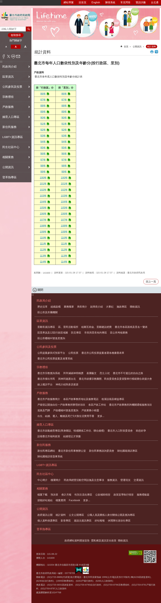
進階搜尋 (16, 35)
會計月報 (66, 494)
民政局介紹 (44, 300)
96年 (43, 153)
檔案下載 (42, 494)
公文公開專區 (76, 515)
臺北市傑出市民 (46, 378)
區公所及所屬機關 (47, 312)
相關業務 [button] (8, 157)
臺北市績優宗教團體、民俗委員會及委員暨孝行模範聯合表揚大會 (115, 378)
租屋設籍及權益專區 (113, 399)
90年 (43, 117)
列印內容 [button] (152, 52)
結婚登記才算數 (72, 436)
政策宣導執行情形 (124, 494)
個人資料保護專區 (47, 520)
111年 (43, 243)
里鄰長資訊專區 (46, 327)
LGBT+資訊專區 (12, 137)
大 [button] (25, 47)
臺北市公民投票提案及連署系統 (55, 358)
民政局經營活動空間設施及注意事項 (84, 480)
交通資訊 (139, 480)
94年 (43, 141)
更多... (100, 416)
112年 (43, 249)
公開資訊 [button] (8, 167)
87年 (43, 99)
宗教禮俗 (42, 367)
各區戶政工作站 (97, 404)
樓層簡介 (56, 480)
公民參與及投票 (46, 346)
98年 (43, 165)
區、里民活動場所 (68, 327)
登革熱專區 (9, 177)
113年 (43, 255)
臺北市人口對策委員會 (120, 430)
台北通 (154, 2)
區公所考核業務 (119, 332)
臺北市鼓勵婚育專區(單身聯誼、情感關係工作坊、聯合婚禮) (70, 430)
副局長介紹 (96, 306)
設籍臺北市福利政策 (48, 436)
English (96, 2)
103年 (43, 195)
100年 (43, 177)
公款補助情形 (102, 494)
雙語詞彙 (141, 2)
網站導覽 (69, 2)
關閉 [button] (40, 289)
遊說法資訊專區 (83, 520)
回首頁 (82, 2)
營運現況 (125, 480)
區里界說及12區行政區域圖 (52, 332)
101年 (43, 183)
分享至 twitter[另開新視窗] (8, 56)
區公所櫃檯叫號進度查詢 (51, 338)
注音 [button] (156, 52)
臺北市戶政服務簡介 (48, 399)
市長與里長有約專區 (95, 332)
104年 (43, 201)
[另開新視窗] (135, 552)
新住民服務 (44, 444)
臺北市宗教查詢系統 (48, 373)
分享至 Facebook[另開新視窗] (3, 56)
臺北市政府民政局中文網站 (15, 16)
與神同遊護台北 (67, 378)
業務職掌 (69, 306)
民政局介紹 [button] (9, 66)
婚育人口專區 (45, 424)
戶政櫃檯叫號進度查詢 (65, 410)
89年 (43, 111)
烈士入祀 (105, 373)
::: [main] (36, 45)
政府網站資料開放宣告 (77, 540)
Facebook (74, 500)
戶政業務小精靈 (90, 410)
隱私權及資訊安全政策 (103, 540)
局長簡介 (82, 306)
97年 (43, 159)
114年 (43, 261)
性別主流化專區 (83, 494)
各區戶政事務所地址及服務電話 (80, 399)
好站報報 (100, 520)
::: (1, 1)
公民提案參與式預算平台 (51, 353)
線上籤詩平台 (45, 384)
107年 (43, 219)
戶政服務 (42, 393)
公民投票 (73, 353)
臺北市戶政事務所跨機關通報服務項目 (130, 404)
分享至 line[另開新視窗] (13, 56)
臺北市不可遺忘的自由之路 (128, 373)
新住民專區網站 (46, 450)
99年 (43, 171)
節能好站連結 (45, 500)
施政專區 (122, 306)
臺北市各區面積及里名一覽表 (131, 327)
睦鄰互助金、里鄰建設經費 (96, 327)
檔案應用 (61, 500)
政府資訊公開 (45, 515)
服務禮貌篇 (143, 494)
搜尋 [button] (28, 29)
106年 (43, 213)
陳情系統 (110, 2)
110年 (43, 237)
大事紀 (110, 306)
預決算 (54, 494)
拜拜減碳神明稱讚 (73, 373)
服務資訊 (112, 480)
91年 (43, 123)
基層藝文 (91, 373)
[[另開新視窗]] (78, 573)
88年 (43, 105)
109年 (43, 231)
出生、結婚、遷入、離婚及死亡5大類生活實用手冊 (65, 416)
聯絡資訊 (135, 306)
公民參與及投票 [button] (12, 86)
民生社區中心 (45, 474)
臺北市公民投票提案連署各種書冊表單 (102, 353)
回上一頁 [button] (151, 281)
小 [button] (6, 47)
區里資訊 (42, 320)
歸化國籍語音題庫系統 (50, 456)
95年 (43, 147)
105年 (43, 207)
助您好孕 (141, 430)
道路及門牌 (43, 410)
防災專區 (76, 332)
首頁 (126, 46)
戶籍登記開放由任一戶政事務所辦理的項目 (61, 404)
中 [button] (15, 47)
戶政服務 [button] (8, 106)
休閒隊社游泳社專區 (119, 520)
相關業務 (42, 488)
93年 (43, 135)
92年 (43, 129)
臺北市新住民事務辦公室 (72, 450)
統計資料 (151, 46)
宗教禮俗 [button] (8, 96)
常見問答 (125, 2)
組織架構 (56, 306)
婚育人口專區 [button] (10, 116)
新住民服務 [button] (9, 127)
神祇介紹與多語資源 (67, 384)
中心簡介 (42, 480)
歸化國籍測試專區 (127, 450)
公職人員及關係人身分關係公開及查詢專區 (111, 515)
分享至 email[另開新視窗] (18, 56)
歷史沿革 (42, 306)
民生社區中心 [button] (10, 147)
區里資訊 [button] (8, 76)
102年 (43, 189)
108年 (43, 225)
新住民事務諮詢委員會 (101, 450)
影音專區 (66, 520)
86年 (43, 93)
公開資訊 (137, 46)
